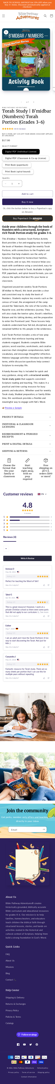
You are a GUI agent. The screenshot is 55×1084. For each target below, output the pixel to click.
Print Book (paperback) (16, 165)
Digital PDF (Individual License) (21, 151)
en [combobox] (42, 494)
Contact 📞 (11, 980)
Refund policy (42, 1068)
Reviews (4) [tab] (9, 537)
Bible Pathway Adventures (24, 1068)
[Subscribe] (43, 829)
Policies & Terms (13, 1017)
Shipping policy (44, 1072)
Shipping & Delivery (15, 997)
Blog (8, 973)
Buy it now (27, 202)
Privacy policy (13, 1072)
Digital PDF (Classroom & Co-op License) (25, 158)
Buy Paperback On (22, 218)
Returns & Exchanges (16, 1004)
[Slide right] (34, 102)
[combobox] (6, 548)
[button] (3, 16)
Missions (10, 967)
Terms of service (28, 1072)
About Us (10, 960)
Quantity (6, 178)
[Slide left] (21, 102)
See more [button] (44, 612)
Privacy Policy (12, 1010)
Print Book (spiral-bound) (17, 171)
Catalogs (10, 1023)
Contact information (29, 1077)
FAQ (8, 954)
